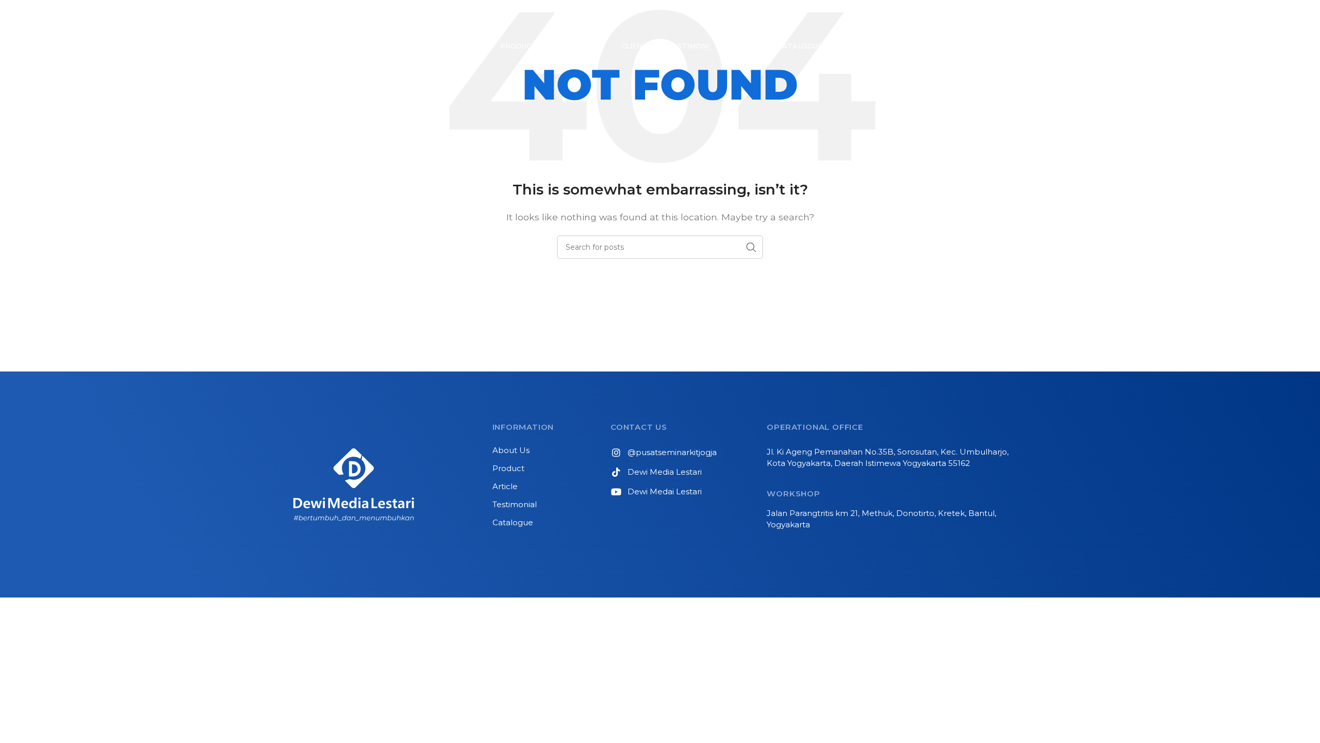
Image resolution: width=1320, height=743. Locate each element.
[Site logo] (400, 17)
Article (505, 486)
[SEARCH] (751, 247)
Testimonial (514, 504)
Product (508, 468)
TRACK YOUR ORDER (933, 17)
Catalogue (512, 522)
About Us (511, 450)
